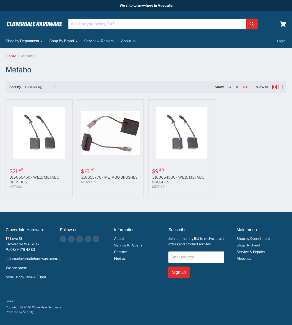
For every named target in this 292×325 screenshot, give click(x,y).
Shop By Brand (62, 41)
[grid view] (274, 87)
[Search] (252, 24)
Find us (120, 258)
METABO (16, 186)
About (119, 239)
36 (237, 87)
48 (245, 87)
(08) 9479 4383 (22, 250)
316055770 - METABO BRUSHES (109, 177)
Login (281, 41)
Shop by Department (23, 41)
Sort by (15, 87)
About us (128, 41)
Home (11, 56)
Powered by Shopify (20, 312)
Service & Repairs (99, 41)
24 (229, 87)
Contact (120, 252)
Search (11, 301)
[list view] (280, 87)
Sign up (179, 272)
